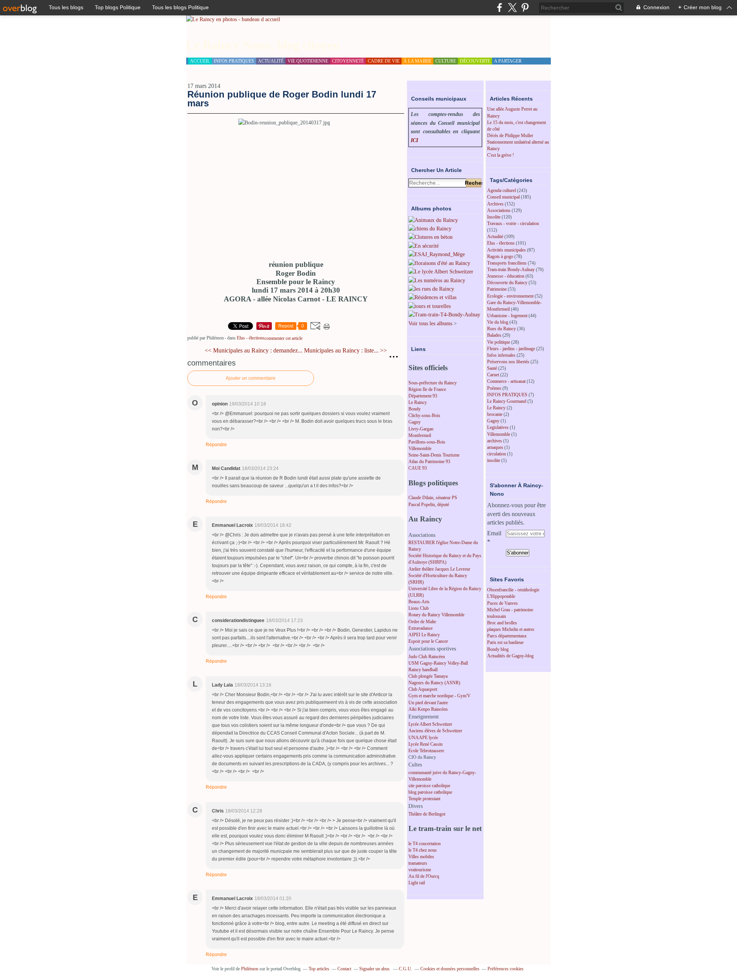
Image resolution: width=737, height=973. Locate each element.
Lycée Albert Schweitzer (430, 724)
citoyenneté (348, 61)
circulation (496, 454)
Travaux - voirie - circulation (513, 223)
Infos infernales (501, 355)
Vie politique (498, 342)
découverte (475, 61)
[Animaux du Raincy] (433, 220)
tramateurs (417, 863)
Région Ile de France (427, 389)
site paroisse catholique (429, 785)
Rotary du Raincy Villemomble (436, 614)
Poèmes (494, 388)
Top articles (319, 968)
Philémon (249, 968)
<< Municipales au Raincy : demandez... (253, 350)
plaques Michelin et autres (510, 629)
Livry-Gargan (420, 429)
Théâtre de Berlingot (426, 814)
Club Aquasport (422, 689)
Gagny (414, 422)
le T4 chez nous (422, 850)
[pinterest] (525, 7)
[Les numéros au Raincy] (436, 280)
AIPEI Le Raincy (424, 634)
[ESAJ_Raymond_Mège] (436, 254)
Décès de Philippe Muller (510, 135)
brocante (494, 414)
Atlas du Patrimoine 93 (429, 461)
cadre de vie (384, 61)
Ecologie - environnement (510, 296)
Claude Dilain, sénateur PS (432, 497)
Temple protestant (424, 798)
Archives (495, 204)
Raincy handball (423, 669)
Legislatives (498, 427)
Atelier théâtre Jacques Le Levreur (439, 569)
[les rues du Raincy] (431, 289)
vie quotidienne (308, 61)
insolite (493, 460)
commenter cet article (283, 338)
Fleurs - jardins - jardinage (511, 348)
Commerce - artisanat (506, 381)
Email (494, 533)
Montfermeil (419, 435)
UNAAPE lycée (423, 737)
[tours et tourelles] (429, 306)
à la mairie (417, 61)
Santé (492, 368)
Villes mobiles (421, 856)
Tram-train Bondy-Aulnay (511, 269)
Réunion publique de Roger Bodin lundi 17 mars (281, 98)
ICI (414, 140)
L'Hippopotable (501, 596)
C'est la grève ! (500, 155)
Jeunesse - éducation (505, 276)
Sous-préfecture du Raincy (432, 383)
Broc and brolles (502, 623)
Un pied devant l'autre (428, 702)
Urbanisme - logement (507, 315)
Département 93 (422, 396)
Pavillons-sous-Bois (426, 442)
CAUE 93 (417, 468)
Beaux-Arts (419, 601)
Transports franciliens (507, 263)
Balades (494, 335)
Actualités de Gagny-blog (510, 656)
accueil (200, 61)
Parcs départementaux (507, 636)
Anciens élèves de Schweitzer (435, 730)
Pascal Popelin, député (428, 504)
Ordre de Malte (422, 621)
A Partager (508, 61)
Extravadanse (420, 628)
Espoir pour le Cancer (428, 641)
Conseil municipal (503, 197)
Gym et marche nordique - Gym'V (439, 695)
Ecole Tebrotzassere (426, 750)
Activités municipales (506, 250)
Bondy (414, 409)
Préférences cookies (505, 968)
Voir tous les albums (430, 323)
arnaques (495, 447)
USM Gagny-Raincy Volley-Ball (438, 663)
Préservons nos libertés (508, 361)
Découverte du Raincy (507, 282)
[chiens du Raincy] (429, 229)
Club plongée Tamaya (428, 676)
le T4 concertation (424, 843)
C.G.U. (405, 968)
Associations (499, 210)
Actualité (495, 236)
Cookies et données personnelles (449, 968)
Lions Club (418, 608)
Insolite (494, 217)
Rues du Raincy (501, 328)
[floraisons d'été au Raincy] (439, 263)
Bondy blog (498, 649)
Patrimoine (497, 289)
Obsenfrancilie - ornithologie (513, 589)
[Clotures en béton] (430, 237)
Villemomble (419, 448)
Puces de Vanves (502, 603)
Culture (445, 61)
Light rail (416, 882)
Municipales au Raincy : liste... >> (345, 350)
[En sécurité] (423, 246)
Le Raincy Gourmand (506, 401)
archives (494, 440)
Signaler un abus (375, 968)
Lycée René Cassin (425, 744)
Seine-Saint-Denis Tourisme (433, 455)
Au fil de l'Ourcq (423, 876)
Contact (344, 968)
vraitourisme (419, 869)
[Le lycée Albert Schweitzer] (440, 272)
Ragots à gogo (500, 256)
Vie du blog (497, 322)
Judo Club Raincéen (426, 656)
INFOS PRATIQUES (507, 394)
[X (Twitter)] (512, 7)
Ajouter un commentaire (251, 378)
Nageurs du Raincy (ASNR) (434, 682)
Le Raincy (417, 402)
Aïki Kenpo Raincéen (428, 709)
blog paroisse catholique (430, 792)
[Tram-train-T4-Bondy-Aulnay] (444, 315)
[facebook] (499, 7)
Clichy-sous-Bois (424, 415)
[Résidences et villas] (432, 297)
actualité (271, 61)
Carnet (493, 374)
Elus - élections (250, 338)
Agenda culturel (501, 190)
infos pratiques (234, 61)
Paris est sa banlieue (505, 642)
